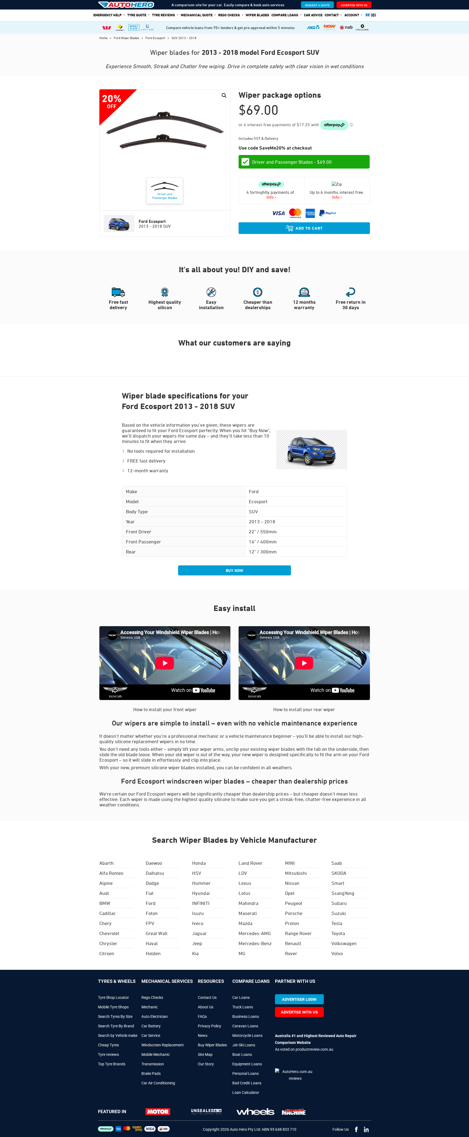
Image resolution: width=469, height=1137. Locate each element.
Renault (293, 943)
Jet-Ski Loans (243, 1045)
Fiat (150, 893)
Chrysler (108, 943)
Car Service (150, 1035)
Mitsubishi (296, 873)
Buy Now (234, 570)
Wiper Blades (257, 15)
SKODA (338, 873)
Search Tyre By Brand (116, 1026)
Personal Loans (245, 1073)
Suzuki (338, 913)
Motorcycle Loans (247, 1035)
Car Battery (151, 1026)
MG (242, 953)
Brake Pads (151, 1073)
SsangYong (342, 893)
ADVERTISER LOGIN (299, 999)
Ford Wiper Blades (127, 38)
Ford (151, 903)
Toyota (338, 933)
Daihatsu (155, 873)
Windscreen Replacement (162, 1045)
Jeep (197, 943)
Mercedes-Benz (255, 943)
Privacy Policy (209, 1026)
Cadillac (107, 913)
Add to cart (309, 228)
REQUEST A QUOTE (317, 5)
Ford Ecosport (155, 38)
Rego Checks (152, 997)
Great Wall (156, 933)
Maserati (248, 913)
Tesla (336, 923)
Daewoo (154, 863)
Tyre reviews (108, 1054)
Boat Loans (242, 1054)
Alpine (106, 883)
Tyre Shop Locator (113, 997)
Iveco (197, 923)
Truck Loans (242, 1007)
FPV (150, 923)
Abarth (106, 863)
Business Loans (245, 1016)
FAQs (202, 1016)
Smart (337, 883)
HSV (196, 873)
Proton (292, 923)
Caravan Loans (245, 1026)
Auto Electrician (154, 1016)
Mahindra (248, 903)
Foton (152, 913)
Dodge (152, 883)
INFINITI (201, 903)
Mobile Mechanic (155, 1054)
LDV (243, 873)
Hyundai (201, 893)
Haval (152, 943)
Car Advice (313, 15)
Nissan (292, 883)
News (202, 1035)
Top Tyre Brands (111, 1064)
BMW (104, 903)
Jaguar (199, 933)
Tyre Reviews (163, 15)
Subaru (339, 903)
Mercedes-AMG (255, 933)
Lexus (245, 883)
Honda (199, 863)
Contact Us (207, 997)
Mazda (245, 923)
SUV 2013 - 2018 (184, 38)
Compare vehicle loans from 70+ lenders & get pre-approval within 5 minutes (230, 27)
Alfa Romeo (111, 873)
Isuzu (198, 913)
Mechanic (149, 1007)
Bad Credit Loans (246, 1083)
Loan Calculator (245, 1092)
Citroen (106, 953)
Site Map (205, 1054)
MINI (290, 863)
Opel (289, 893)
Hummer (201, 883)
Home (103, 38)
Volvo (337, 953)
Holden (153, 953)
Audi (104, 893)
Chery (105, 923)
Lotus (245, 893)
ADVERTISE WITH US (354, 5)
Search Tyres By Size (115, 1016)
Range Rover (298, 933)
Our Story (206, 1064)
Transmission (152, 1064)
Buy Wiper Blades (212, 1045)
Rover (291, 953)
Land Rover (250, 863)
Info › (271, 197)
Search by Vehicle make (117, 1035)
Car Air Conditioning (158, 1083)
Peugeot (293, 903)
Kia (195, 953)
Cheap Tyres (108, 1045)
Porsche (293, 913)
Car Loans (241, 997)
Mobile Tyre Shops (113, 1007)
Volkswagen (344, 943)
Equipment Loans (247, 1064)
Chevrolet (109, 933)
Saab (336, 863)
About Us (205, 1007)
